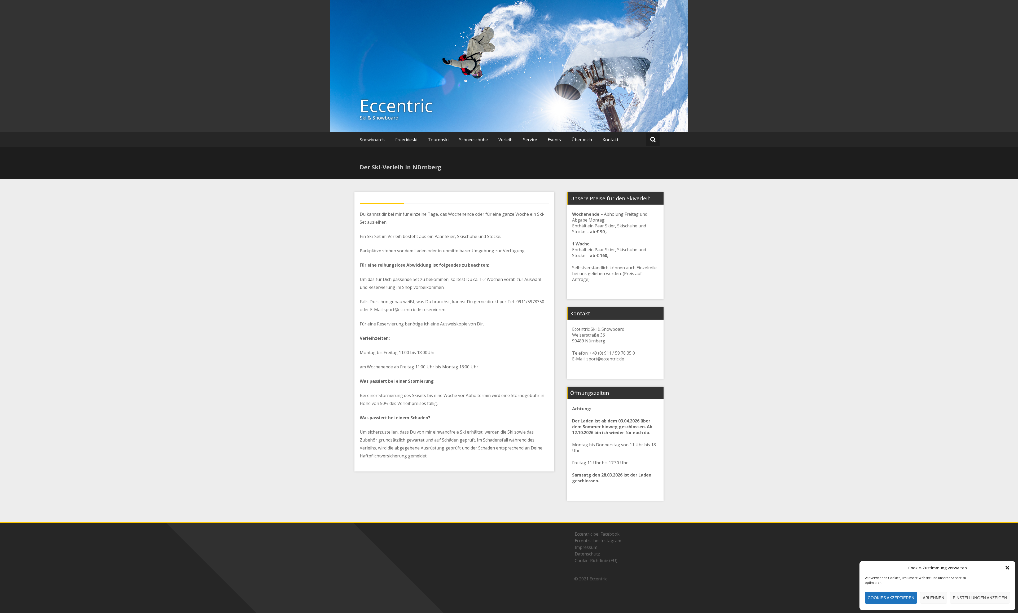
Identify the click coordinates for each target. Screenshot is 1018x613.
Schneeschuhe (473, 140)
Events (554, 140)
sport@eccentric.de (402, 309)
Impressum (586, 547)
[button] (1007, 567)
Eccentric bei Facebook (597, 534)
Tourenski (438, 140)
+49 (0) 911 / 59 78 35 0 (612, 353)
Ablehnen (933, 598)
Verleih (505, 140)
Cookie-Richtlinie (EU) (596, 560)
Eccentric (396, 105)
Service (530, 140)
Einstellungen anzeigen (980, 598)
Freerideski (406, 140)
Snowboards (372, 140)
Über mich (582, 140)
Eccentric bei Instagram (598, 541)
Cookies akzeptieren (891, 598)
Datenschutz (587, 554)
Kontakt (610, 140)
